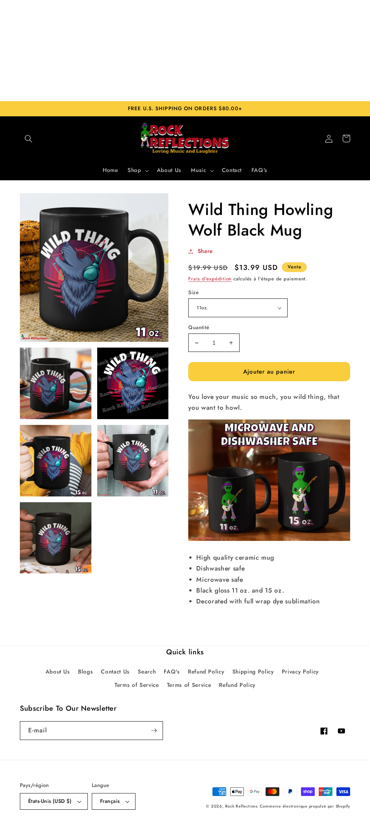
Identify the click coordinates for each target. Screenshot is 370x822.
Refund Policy (206, 672)
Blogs (85, 672)
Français (110, 801)
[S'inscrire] (154, 730)
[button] (28, 138)
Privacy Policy (300, 672)
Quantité (199, 327)
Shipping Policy (253, 672)
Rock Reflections (241, 806)
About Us (58, 672)
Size (193, 292)
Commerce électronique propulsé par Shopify (305, 806)
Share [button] (205, 251)
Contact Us (115, 672)
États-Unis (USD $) (50, 801)
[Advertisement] (185, 50)
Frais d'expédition (210, 278)
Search (147, 672)
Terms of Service (137, 685)
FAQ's (172, 672)
